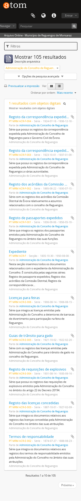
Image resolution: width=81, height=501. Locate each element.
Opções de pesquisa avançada (40, 76)
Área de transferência (33, 15)
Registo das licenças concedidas (34, 403)
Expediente (17, 251)
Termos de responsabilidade (31, 436)
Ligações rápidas (54, 15)
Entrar (69, 15)
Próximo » (67, 485)
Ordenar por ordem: (43, 93)
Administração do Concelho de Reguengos (43, 125)
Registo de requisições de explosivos (37, 369)
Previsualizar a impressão (23, 86)
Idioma (43, 15)
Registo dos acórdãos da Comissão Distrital (43, 184)
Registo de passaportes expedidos (36, 218)
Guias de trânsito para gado (31, 335)
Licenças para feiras (24, 297)
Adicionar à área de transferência (72, 117)
